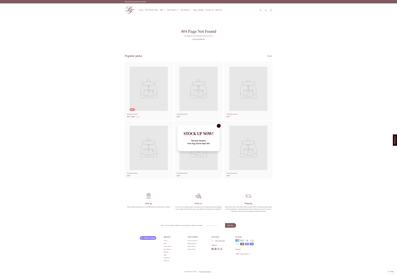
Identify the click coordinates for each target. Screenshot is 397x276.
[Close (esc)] (219, 126)
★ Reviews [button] (395, 140)
